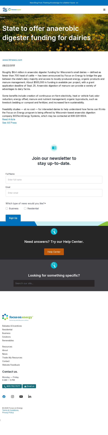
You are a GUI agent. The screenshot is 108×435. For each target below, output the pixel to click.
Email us (30, 386)
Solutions (6, 337)
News (2, 17)
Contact (5, 361)
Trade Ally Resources (12, 357)
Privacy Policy (8, 412)
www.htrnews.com (12, 59)
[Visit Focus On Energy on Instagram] (12, 396)
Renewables (8, 340)
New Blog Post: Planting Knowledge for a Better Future (54, 3)
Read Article (8, 119)
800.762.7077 (13, 386)
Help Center (54, 251)
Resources (7, 346)
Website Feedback (11, 365)
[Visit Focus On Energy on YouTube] (21, 396)
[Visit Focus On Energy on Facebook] (4, 396)
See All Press (9, 122)
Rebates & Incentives (12, 326)
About (5, 350)
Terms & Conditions (10, 410)
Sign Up (13, 218)
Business (6, 333)
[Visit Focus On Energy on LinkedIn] (29, 396)
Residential (7, 329)
